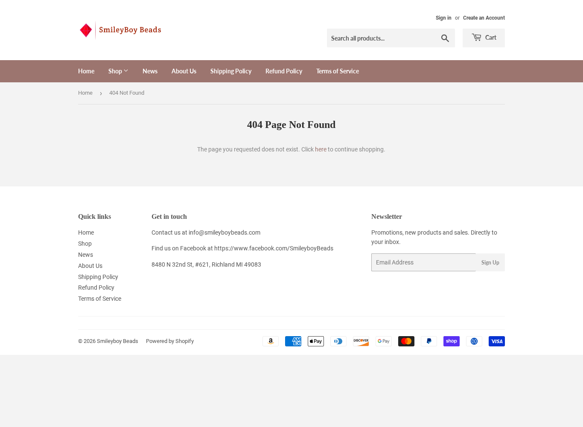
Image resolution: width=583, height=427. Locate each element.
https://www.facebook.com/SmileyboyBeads (273, 248)
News (150, 71)
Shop (115, 71)
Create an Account (484, 18)
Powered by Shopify (170, 341)
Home (86, 71)
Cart (490, 37)
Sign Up (490, 262)
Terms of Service (337, 71)
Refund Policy (283, 71)
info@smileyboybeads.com (224, 232)
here (320, 149)
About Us (184, 71)
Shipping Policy (230, 71)
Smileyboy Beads (117, 341)
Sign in (444, 18)
